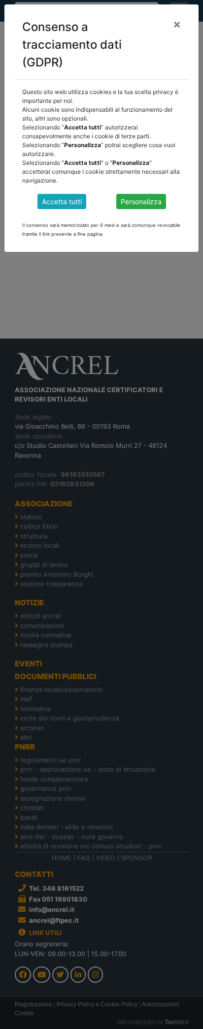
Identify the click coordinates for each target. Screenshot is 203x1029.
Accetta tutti (62, 201)
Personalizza (141, 201)
